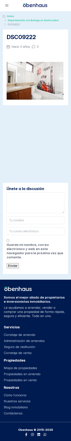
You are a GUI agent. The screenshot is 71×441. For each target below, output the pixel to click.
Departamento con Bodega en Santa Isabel (33, 20)
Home (10, 16)
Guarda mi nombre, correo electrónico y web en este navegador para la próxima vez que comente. (35, 251)
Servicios (12, 327)
